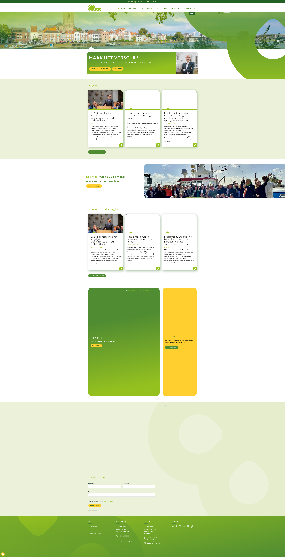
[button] (134, 2)
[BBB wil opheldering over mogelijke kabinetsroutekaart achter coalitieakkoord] (105, 99)
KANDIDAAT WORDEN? (100, 69)
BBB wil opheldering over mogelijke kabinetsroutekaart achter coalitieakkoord (104, 116)
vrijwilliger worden (96, 533)
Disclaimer (121, 553)
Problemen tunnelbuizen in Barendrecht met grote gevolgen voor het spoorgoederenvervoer (178, 116)
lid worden (93, 527)
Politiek (130, 1)
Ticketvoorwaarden (130, 553)
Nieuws (147, 1)
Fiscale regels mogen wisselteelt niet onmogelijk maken (141, 115)
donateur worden (95, 530)
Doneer (139, 1)
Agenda (155, 1)
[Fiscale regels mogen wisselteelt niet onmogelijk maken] (142, 99)
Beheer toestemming (3, 554)
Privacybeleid (114, 553)
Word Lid (117, 69)
